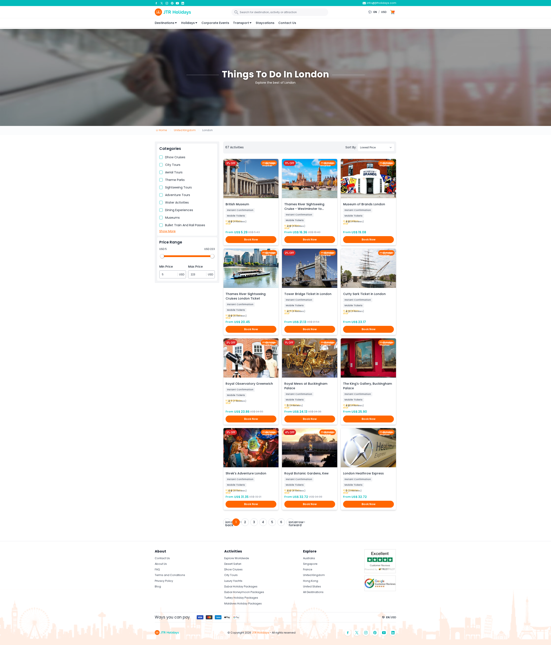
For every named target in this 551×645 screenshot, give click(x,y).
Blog (158, 586)
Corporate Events (215, 23)
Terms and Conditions (170, 575)
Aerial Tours (174, 172)
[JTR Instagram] (166, 3)
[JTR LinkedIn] (182, 3)
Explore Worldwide (236, 558)
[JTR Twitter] (161, 3)
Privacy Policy (164, 581)
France (307, 569)
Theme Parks (175, 180)
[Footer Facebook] (348, 632)
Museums (172, 217)
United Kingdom (314, 575)
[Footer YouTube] (384, 632)
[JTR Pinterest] (172, 3)
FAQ (157, 569)
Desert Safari (232, 564)
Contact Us (287, 23)
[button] (378, 12)
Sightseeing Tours (178, 187)
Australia (309, 558)
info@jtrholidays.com (381, 3)
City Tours (172, 165)
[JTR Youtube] (177, 3)
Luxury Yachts (233, 581)
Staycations (265, 23)
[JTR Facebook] (156, 3)
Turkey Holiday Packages (241, 597)
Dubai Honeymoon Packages (244, 592)
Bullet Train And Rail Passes (185, 225)
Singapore (310, 564)
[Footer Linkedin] (393, 632)
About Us (161, 564)
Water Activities (177, 202)
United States (312, 586)
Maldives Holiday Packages (243, 603)
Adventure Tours (177, 195)
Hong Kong (310, 581)
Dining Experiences (179, 210)
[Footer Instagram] (366, 632)
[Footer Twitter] (357, 632)
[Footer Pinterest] (375, 632)
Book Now (251, 239)
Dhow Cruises (175, 157)
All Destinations (313, 592)
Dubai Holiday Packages (240, 586)
